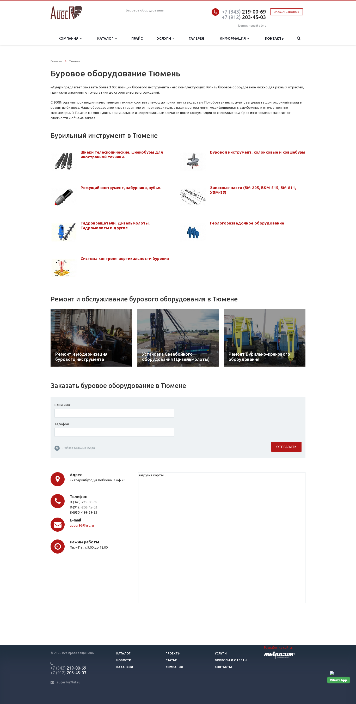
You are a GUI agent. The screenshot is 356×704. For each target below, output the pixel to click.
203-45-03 (244, 17)
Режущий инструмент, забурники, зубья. (121, 187)
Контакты (275, 38)
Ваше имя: (62, 405)
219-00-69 (244, 12)
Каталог (106, 38)
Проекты (173, 653)
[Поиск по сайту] (298, 38)
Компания (69, 38)
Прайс (137, 38)
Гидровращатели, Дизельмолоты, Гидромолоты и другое (115, 225)
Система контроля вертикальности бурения (125, 258)
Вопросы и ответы (231, 660)
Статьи (171, 660)
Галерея (196, 38)
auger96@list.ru (82, 525)
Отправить (286, 446)
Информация (233, 38)
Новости (123, 660)
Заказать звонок (286, 11)
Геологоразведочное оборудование (247, 223)
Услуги (165, 38)
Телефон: (62, 424)
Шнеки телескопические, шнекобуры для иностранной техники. (122, 154)
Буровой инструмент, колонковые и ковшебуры (257, 152)
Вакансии (124, 667)
